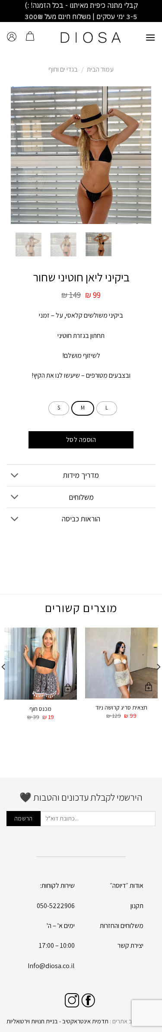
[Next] (18, 155)
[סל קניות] (30, 37)
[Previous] (138, 155)
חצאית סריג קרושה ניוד (121, 707)
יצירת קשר (130, 945)
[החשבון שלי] (11, 37)
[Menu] (150, 37)
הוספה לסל (81, 439)
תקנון (136, 905)
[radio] (107, 408)
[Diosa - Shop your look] (91, 37)
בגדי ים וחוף (63, 69)
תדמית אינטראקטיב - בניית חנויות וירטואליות (57, 1021)
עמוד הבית (100, 69)
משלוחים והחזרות (121, 925)
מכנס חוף (40, 709)
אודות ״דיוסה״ (126, 885)
